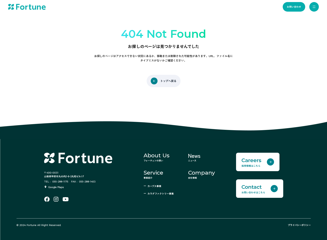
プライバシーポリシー (299, 225)
